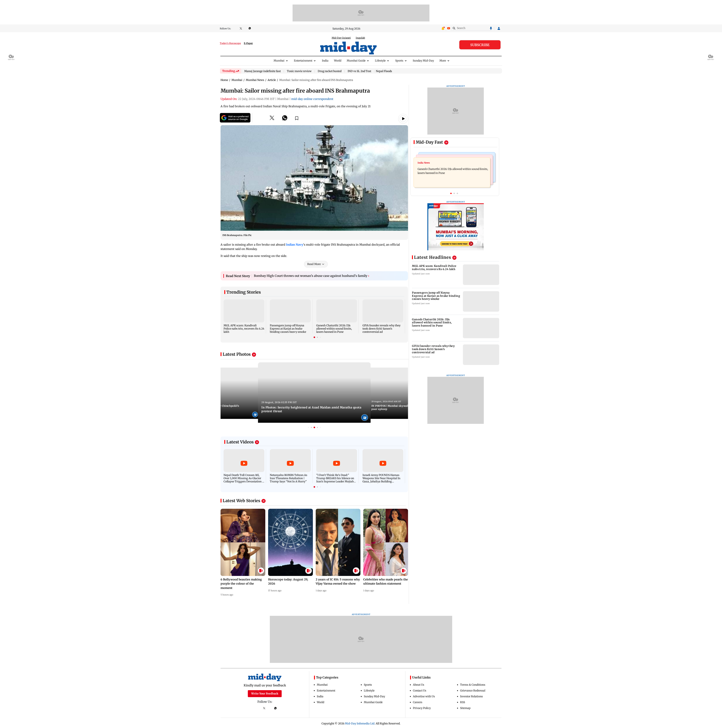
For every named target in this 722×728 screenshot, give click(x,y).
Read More (314, 264)
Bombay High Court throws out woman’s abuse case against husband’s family (311, 276)
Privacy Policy (422, 708)
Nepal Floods (384, 71)
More (442, 60)
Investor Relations (471, 696)
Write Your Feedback (264, 693)
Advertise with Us (424, 696)
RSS (462, 702)
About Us (418, 684)
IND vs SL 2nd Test (359, 71)
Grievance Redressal (472, 690)
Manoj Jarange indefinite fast (262, 71)
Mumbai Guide (356, 60)
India (325, 60)
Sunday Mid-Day (423, 60)
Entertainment (303, 60)
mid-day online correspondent (312, 99)
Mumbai (279, 60)
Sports (399, 60)
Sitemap (465, 708)
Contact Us (419, 690)
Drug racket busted (329, 71)
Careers (417, 702)
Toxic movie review (299, 71)
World (337, 60)
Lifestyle (380, 60)
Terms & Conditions (472, 684)
